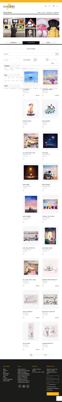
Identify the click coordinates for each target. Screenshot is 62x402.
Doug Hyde (49, 12)
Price (5, 75)
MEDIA (48, 42)
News (4, 372)
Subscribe (50, 393)
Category (7, 65)
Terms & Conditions (8, 379)
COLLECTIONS (31, 42)
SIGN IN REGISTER (55, 1)
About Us (5, 370)
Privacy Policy (6, 380)
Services (5, 377)
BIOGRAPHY (14, 42)
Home (39, 12)
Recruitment (6, 373)
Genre (6, 85)
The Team (5, 375)
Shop (4, 376)
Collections (56, 12)
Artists (43, 12)
